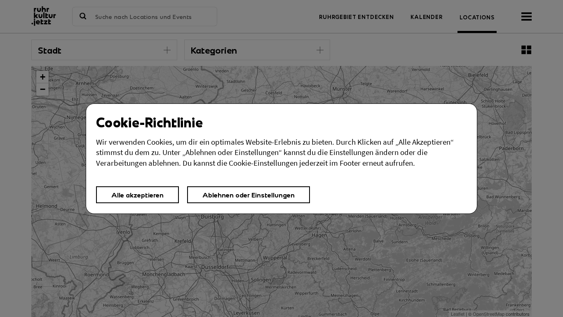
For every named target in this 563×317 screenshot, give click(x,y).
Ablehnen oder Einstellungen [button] (248, 195)
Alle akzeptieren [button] (137, 195)
